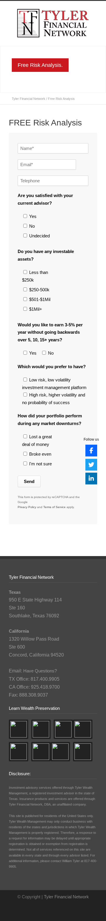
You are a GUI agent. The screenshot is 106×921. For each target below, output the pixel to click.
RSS (57, 909)
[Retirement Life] (82, 729)
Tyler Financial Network (28, 98)
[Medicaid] (18, 751)
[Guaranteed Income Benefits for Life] (82, 751)
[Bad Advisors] (63, 729)
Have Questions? (40, 670)
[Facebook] (91, 451)
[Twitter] (91, 464)
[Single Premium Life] (60, 751)
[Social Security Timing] (18, 729)
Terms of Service (54, 507)
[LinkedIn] (91, 479)
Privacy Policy (27, 507)
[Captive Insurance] (41, 751)
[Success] (41, 729)
